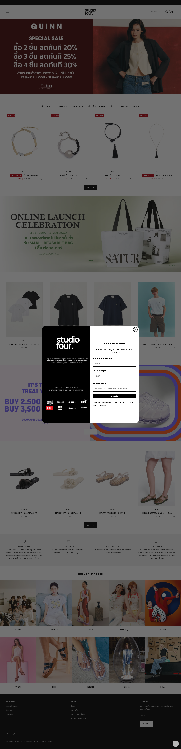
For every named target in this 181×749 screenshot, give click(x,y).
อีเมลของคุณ (100, 370)
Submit (114, 396)
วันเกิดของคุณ (99, 383)
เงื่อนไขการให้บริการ (107, 402)
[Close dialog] (135, 329)
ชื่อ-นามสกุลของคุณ (102, 358)
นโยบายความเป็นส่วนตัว (123, 402)
